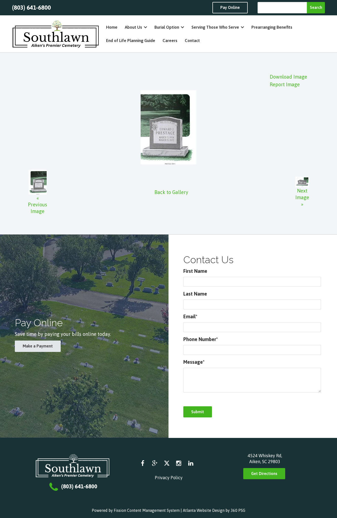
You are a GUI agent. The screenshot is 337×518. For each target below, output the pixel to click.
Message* (194, 362)
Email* (190, 316)
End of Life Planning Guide (130, 40)
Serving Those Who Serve (215, 27)
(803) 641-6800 (31, 7)
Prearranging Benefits (271, 27)
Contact (192, 40)
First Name (195, 271)
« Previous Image (37, 204)
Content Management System (153, 510)
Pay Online (230, 7)
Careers (170, 40)
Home (111, 27)
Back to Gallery (171, 192)
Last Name (195, 294)
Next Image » (302, 197)
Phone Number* (200, 339)
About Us (133, 27)
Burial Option (166, 27)
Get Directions (264, 473)
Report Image (285, 84)
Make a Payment (38, 346)
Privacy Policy (169, 477)
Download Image (288, 77)
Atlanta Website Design (204, 510)
